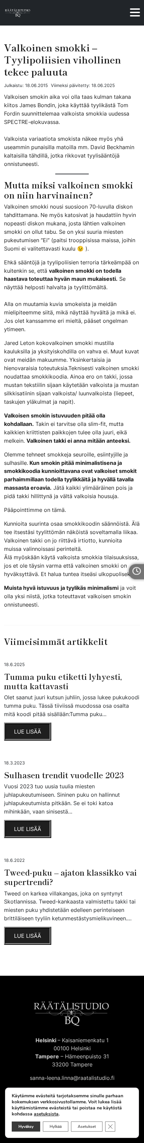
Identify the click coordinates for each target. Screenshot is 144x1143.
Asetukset (87, 1126)
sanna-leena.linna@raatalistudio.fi (72, 1077)
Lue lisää (27, 731)
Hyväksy (25, 1126)
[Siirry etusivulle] (17, 13)
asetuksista (46, 1114)
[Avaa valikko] (135, 12)
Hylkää (56, 1126)
